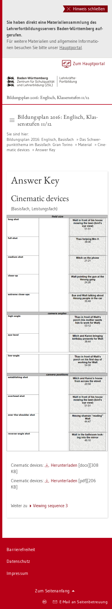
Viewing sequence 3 (50, 505)
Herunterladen (64, 465)
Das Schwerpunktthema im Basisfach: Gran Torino (54, 142)
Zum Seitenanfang (52, 591)
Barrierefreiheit (21, 549)
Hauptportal (70, 47)
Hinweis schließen (88, 8)
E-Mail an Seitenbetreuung (83, 601)
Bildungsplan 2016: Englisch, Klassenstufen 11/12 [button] (58, 120)
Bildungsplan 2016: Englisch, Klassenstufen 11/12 (48, 97)
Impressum (17, 573)
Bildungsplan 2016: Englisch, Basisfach (41, 139)
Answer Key (45, 149)
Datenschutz (18, 561)
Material (85, 144)
